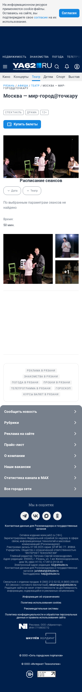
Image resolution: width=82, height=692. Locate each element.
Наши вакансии (17, 467)
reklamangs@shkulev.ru (62, 584)
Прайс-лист (14, 445)
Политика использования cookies (41, 602)
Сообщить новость (20, 411)
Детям (48, 77)
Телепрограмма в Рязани (31, 388)
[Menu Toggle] (5, 67)
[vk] (35, 516)
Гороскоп (63, 388)
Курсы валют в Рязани (41, 394)
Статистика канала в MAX (26, 478)
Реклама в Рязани (41, 370)
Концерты (21, 77)
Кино (6, 77)
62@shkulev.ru (59, 564)
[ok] (57, 516)
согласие (41, 17)
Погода (58, 56)
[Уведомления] (67, 67)
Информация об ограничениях (41, 596)
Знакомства (39, 56)
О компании (14, 456)
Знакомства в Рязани (41, 376)
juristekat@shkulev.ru (46, 570)
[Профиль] (77, 67)
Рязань (9, 85)
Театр (36, 77)
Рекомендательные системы (41, 608)
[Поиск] (57, 67)
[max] (46, 516)
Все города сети (18, 489)
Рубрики (11, 422)
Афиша (23, 85)
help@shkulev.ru (50, 573)
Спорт (60, 77)
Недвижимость (14, 56)
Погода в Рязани (25, 382)
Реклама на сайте (19, 433)
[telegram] (24, 516)
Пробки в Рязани (57, 382)
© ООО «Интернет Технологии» (41, 663)
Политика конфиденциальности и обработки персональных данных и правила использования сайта (41, 616)
